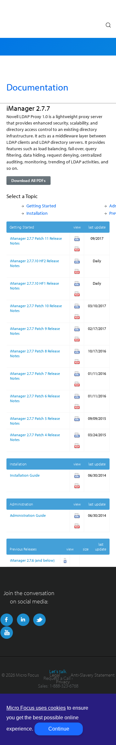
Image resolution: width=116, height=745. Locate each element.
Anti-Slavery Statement (93, 675)
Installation (37, 213)
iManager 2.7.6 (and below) (32, 560)
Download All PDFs (28, 180)
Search (108, 23)
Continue (58, 729)
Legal (55, 675)
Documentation (37, 87)
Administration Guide (28, 515)
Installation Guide (25, 475)
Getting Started (41, 206)
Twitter (39, 619)
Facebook (6, 619)
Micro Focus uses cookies (36, 708)
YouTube (6, 632)
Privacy (63, 682)
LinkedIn (23, 619)
